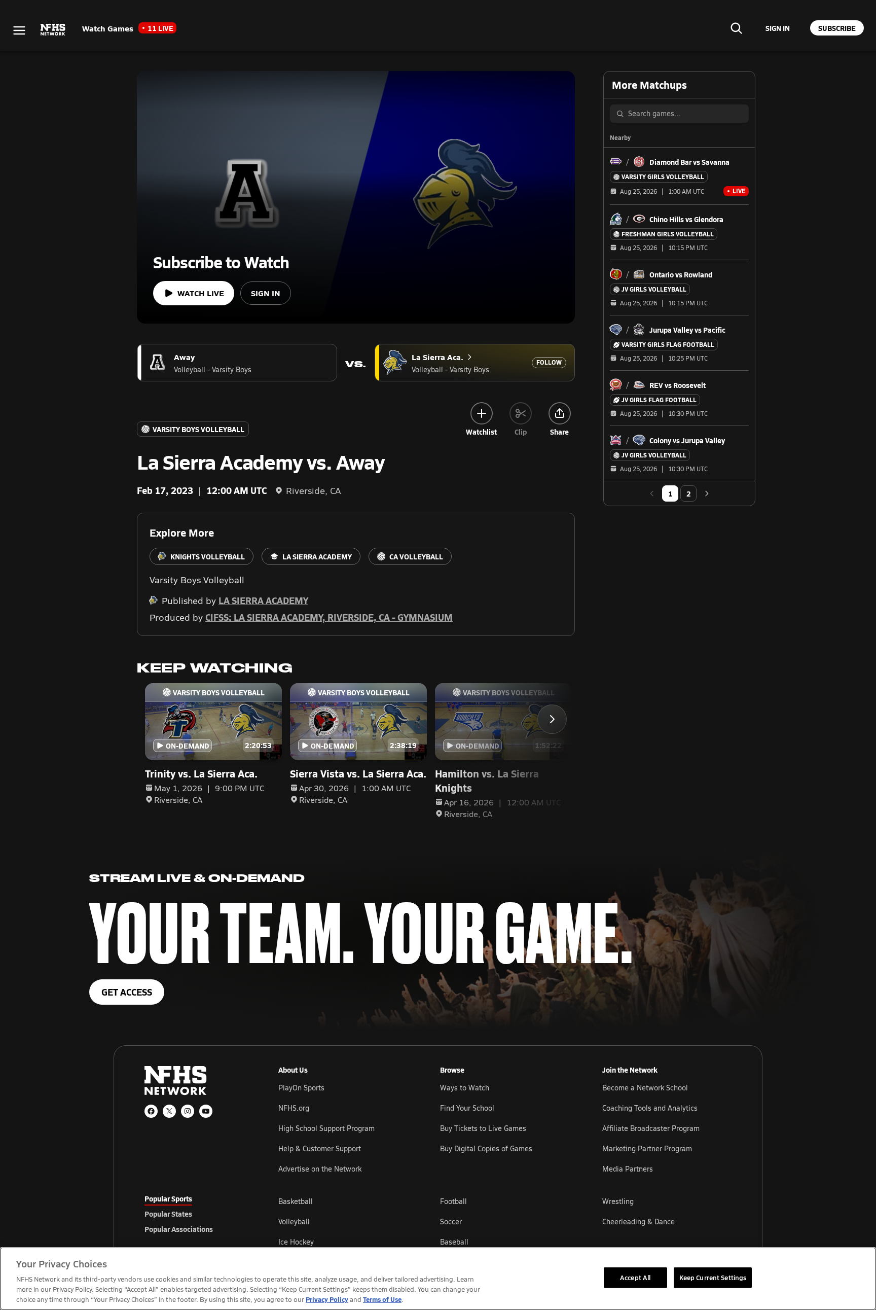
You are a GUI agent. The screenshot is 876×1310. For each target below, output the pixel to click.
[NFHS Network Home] (53, 30)
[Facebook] (151, 1111)
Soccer (451, 1221)
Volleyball (294, 1221)
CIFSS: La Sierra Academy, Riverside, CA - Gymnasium (329, 617)
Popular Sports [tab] (168, 1198)
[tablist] (195, 1213)
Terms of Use (382, 1299)
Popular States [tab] (168, 1213)
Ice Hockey (296, 1242)
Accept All (635, 1277)
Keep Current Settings (713, 1277)
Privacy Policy (327, 1299)
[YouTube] (205, 1111)
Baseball (454, 1242)
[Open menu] (19, 30)
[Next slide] (552, 719)
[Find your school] (736, 28)
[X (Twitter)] (169, 1111)
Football (453, 1201)
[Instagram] (187, 1111)
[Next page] (707, 493)
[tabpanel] (505, 1221)
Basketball (295, 1201)
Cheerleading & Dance (638, 1221)
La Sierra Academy (263, 600)
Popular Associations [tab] (178, 1228)
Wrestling (618, 1201)
